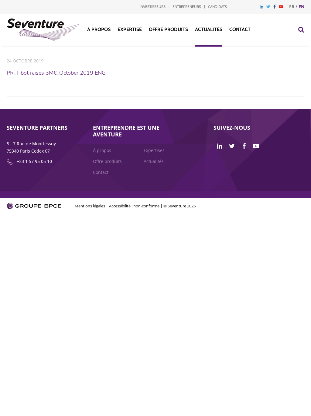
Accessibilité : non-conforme (134, 206)
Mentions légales (90, 206)
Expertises (154, 150)
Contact (240, 29)
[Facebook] (274, 6)
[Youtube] (281, 6)
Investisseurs (153, 6)
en (301, 6)
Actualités (208, 29)
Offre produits (168, 29)
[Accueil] (43, 40)
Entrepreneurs (187, 6)
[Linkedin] (261, 6)
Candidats (217, 6)
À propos (99, 29)
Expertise (130, 29)
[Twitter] (268, 6)
